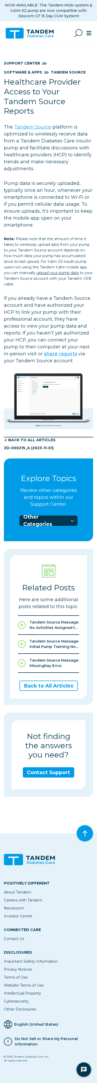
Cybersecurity (16, 1001)
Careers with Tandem (23, 900)
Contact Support (48, 772)
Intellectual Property (22, 993)
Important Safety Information (31, 961)
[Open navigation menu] (88, 33)
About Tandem (17, 892)
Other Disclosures (20, 1009)
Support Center (22, 63)
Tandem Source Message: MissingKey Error (54, 663)
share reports (60, 354)
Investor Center (18, 916)
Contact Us (14, 938)
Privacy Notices (18, 969)
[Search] (78, 33)
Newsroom (14, 908)
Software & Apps (23, 72)
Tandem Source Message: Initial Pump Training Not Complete (54, 644)
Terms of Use (16, 977)
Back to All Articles (32, 440)
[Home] (32, 33)
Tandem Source (68, 72)
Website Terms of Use (24, 985)
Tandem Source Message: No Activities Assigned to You (54, 625)
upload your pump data (57, 272)
